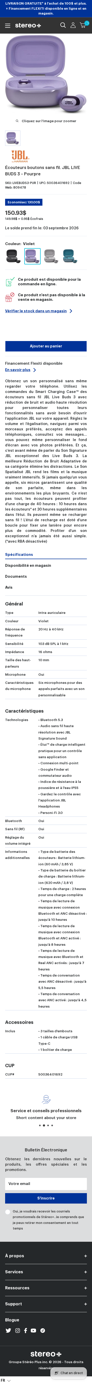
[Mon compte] (73, 25)
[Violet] (32, 256)
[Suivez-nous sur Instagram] (17, 1330)
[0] (83, 25)
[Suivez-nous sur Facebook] (25, 1330)
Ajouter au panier (46, 346)
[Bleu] (70, 256)
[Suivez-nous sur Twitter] (8, 1330)
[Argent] (51, 256)
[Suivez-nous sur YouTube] (33, 1330)
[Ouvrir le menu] (7, 26)
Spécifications (19, 554)
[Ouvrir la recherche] (63, 25)
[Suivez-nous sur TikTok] (42, 1330)
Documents (16, 576)
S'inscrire (46, 1198)
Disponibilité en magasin (28, 565)
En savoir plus (17, 370)
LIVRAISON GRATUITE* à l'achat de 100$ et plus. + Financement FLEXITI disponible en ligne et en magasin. (46, 8)
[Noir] (13, 256)
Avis (9, 587)
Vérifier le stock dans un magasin (36, 311)
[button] (6, 1380)
